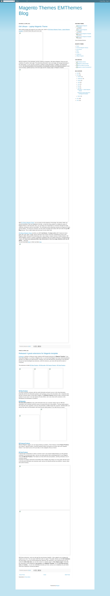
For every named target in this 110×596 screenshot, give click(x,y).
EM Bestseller (42, 365)
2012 (78, 75)
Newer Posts (22, 574)
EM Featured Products (24, 443)
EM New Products (34, 365)
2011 (78, 98)
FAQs (77, 51)
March (79, 96)
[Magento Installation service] (81, 61)
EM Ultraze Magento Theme (25, 233)
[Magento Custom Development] (83, 67)
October (79, 76)
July (79, 82)
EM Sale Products (61, 365)
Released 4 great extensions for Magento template (38, 353)
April (79, 88)
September (80, 78)
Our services (79, 49)
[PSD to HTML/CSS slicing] (82, 65)
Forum (77, 52)
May (79, 86)
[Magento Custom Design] (82, 63)
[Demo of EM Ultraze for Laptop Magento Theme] (31, 60)
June (79, 84)
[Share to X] (37, 346)
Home (44, 574)
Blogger (57, 585)
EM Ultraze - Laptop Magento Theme (33, 26)
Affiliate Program (80, 56)
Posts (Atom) (27, 577)
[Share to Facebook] (39, 346)
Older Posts (67, 574)
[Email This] (34, 346)
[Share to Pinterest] (40, 346)
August (79, 80)
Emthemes (21, 356)
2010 (78, 100)
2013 (78, 73)
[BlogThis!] (36, 346)
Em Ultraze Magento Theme (27, 222)
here (29, 242)
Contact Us (78, 54)
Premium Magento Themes (82, 47)
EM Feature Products (51, 365)
